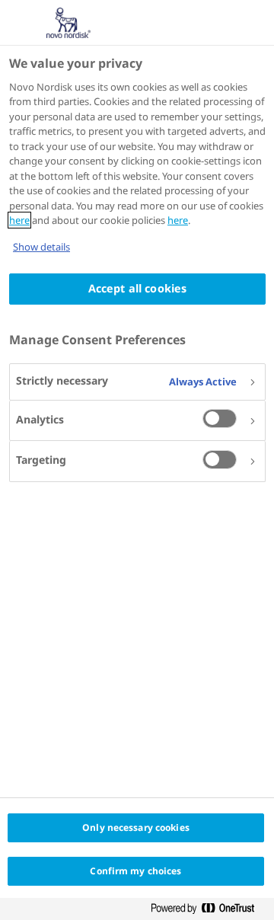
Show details (41, 247)
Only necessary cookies (136, 827)
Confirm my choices (135, 870)
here (19, 220)
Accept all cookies (137, 288)
